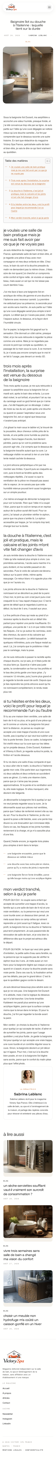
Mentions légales (12, 1450)
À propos (7, 1393)
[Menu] (49, 7)
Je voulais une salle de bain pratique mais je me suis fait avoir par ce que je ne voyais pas (29, 170)
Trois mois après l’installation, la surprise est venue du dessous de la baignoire (30, 182)
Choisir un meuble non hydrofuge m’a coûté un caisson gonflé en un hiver (22, 1320)
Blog (28, 42)
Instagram (7, 1418)
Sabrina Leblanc (38, 35)
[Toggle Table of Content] (46, 161)
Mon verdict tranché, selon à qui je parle (30, 218)
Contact (6, 1403)
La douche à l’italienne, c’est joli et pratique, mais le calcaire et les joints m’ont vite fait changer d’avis (28, 193)
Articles (6, 1398)
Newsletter (8, 1414)
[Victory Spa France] (11, 7)
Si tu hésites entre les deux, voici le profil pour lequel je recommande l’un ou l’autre (30, 207)
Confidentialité (34, 1450)
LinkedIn (7, 1423)
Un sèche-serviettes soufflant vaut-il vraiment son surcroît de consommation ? (24, 1190)
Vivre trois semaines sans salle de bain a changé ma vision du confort (21, 1255)
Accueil (6, 1388)
